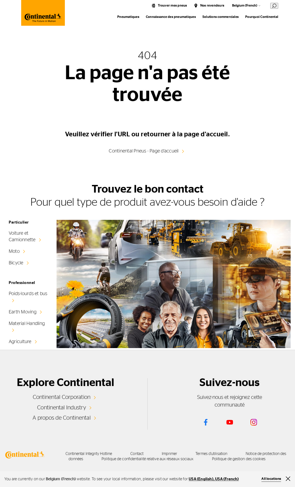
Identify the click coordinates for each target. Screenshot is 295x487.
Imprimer (169, 454)
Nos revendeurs (212, 5)
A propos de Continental (62, 418)
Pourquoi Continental (261, 17)
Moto (14, 251)
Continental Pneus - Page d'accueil (143, 151)
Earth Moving (22, 311)
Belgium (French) (244, 5)
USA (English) (201, 479)
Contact (136, 454)
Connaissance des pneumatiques (171, 17)
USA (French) (227, 479)
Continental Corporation (62, 397)
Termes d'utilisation (211, 454)
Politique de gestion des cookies (239, 459)
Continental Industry (61, 407)
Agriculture (20, 341)
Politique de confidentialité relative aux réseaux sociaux (147, 459)
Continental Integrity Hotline (89, 454)
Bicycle (16, 262)
